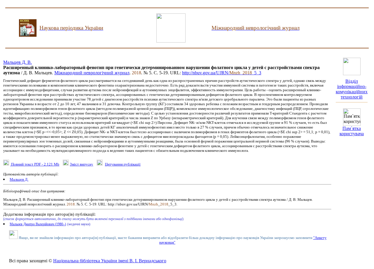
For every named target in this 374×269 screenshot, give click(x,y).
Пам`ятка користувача (352, 131)
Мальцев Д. (19, 179)
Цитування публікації (123, 164)
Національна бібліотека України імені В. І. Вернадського (109, 260)
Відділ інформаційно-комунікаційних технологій (352, 89)
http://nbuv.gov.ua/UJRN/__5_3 (221, 72)
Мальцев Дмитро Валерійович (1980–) (38, 224)
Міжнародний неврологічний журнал (91, 72)
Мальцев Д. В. (17, 62)
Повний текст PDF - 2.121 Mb (34, 164)
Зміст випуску (81, 164)
